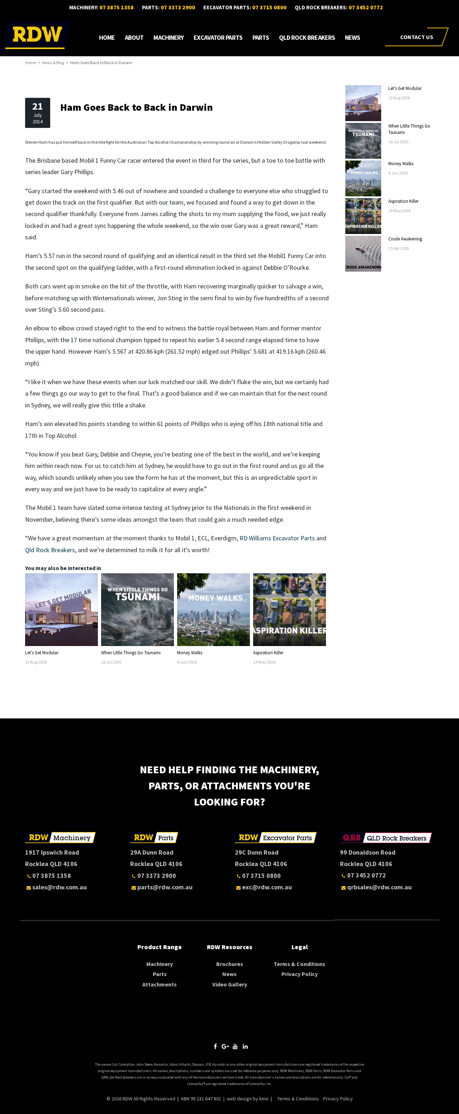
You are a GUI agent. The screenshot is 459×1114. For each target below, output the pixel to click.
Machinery (168, 37)
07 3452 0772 (366, 7)
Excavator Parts (218, 37)
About (134, 37)
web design (239, 1098)
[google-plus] (225, 1046)
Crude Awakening (405, 239)
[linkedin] (245, 1046)
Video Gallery (229, 984)
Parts (260, 37)
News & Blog (53, 62)
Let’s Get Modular (41, 653)
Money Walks (189, 653)
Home (107, 37)
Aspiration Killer (268, 653)
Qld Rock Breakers (307, 37)
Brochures (229, 963)
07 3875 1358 (116, 7)
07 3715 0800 (269, 7)
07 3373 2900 (178, 7)
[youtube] (235, 1046)
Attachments (159, 984)
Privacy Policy (299, 973)
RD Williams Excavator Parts (277, 538)
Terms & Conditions (299, 963)
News (352, 37)
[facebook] (215, 1046)
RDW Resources (229, 947)
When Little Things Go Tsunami (131, 653)
